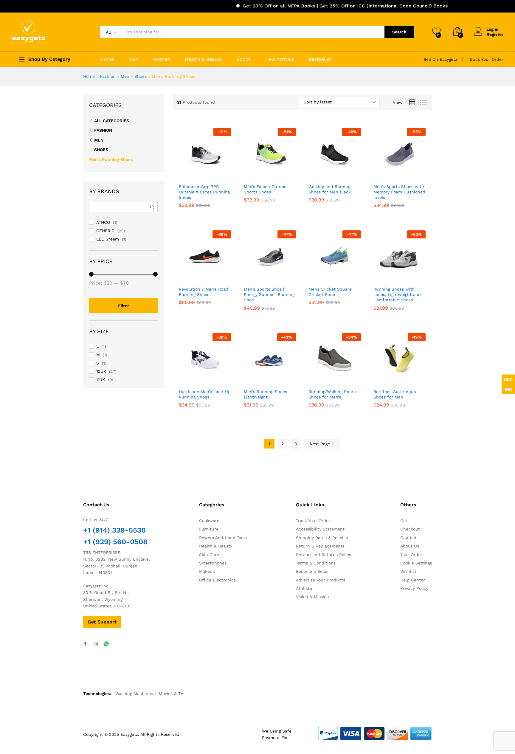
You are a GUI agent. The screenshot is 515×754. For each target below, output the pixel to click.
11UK (100, 379)
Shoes (140, 76)
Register (494, 34)
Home (107, 59)
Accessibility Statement (320, 529)
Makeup (207, 571)
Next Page (320, 443)
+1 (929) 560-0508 (115, 542)
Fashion (108, 76)
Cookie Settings (416, 563)
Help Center (412, 580)
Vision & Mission (312, 596)
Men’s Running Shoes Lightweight (265, 394)
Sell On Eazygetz (440, 59)
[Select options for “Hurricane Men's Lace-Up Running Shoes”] (183, 379)
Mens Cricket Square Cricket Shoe (330, 292)
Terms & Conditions (316, 563)
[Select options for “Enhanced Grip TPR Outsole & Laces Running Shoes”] (183, 174)
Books (244, 59)
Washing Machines (134, 693)
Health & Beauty (203, 59)
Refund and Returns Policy (323, 554)
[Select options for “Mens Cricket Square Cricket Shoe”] (313, 276)
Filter (123, 305)
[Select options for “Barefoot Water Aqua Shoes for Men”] (378, 379)
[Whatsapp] (106, 644)
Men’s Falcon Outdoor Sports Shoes (266, 189)
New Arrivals (279, 59)
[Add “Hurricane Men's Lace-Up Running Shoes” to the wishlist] (210, 379)
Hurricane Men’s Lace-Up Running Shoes (205, 394)
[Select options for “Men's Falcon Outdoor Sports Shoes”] (248, 174)
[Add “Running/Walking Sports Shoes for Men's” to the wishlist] (339, 379)
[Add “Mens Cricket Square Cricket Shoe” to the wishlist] (339, 276)
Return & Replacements (320, 546)
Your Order (411, 554)
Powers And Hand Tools (223, 537)
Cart (404, 520)
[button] (223, 174)
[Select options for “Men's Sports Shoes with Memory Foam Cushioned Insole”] (378, 174)
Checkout (410, 529)
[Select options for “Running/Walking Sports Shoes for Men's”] (313, 379)
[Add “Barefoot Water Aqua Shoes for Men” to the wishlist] (404, 379)
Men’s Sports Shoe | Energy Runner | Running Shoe (269, 294)
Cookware (209, 520)
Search (399, 32)
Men (133, 59)
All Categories (111, 120)
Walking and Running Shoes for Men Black (329, 189)
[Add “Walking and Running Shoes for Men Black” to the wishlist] (339, 174)
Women (161, 59)
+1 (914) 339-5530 (114, 530)
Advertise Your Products (320, 580)
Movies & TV (171, 693)
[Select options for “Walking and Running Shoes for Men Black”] (313, 174)
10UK (101, 371)
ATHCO (103, 222)
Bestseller (320, 59)
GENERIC (105, 230)
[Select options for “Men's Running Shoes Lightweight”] (248, 379)
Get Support (102, 622)
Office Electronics (217, 580)
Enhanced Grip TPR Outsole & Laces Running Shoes (204, 192)
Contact (408, 537)
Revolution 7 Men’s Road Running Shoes (203, 292)
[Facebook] (85, 644)
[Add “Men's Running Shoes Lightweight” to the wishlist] (274, 379)
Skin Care (209, 554)
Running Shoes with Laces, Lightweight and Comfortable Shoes (397, 294)
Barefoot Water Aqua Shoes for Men (394, 394)
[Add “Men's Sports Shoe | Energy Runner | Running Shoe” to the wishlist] (274, 276)
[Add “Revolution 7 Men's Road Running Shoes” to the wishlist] (210, 276)
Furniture (208, 529)
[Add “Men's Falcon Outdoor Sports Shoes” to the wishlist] (274, 174)
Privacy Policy (414, 588)
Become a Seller (312, 571)
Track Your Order (486, 59)
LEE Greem (107, 239)
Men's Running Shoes (111, 159)
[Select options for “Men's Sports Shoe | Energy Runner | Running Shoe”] (248, 276)
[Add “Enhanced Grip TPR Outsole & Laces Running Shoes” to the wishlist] (210, 174)
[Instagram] (95, 644)
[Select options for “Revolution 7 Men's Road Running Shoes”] (183, 276)
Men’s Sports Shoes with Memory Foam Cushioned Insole (399, 192)
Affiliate (304, 588)
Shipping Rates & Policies (322, 537)
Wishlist (408, 571)
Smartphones (213, 563)
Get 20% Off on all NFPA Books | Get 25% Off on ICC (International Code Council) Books (330, 6)
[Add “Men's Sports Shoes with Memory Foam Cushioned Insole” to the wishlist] (404, 174)
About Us (409, 546)
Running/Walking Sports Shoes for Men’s (332, 394)
